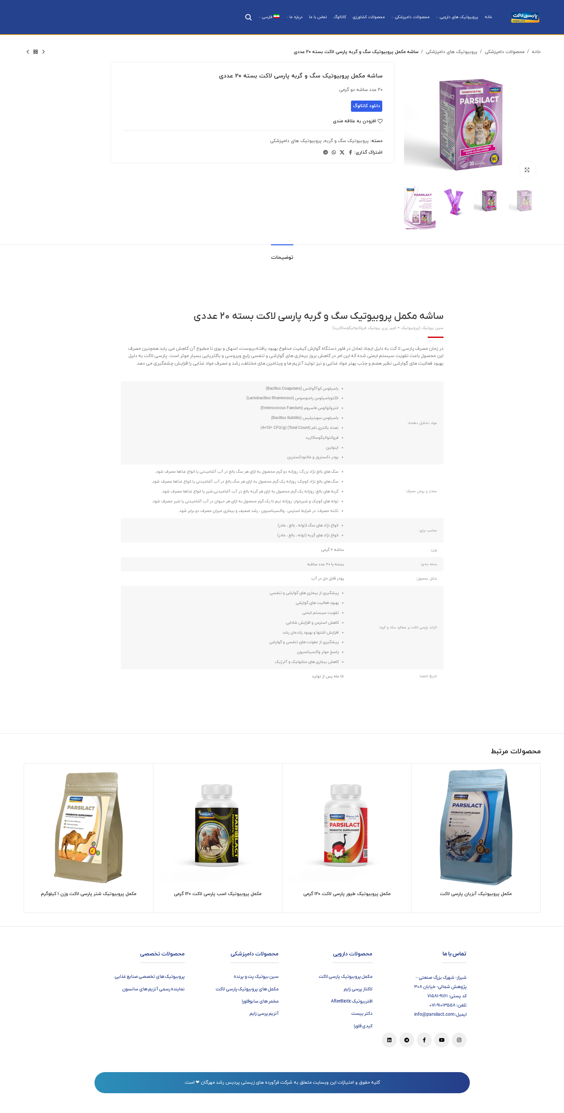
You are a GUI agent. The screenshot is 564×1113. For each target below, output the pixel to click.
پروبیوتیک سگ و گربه (346, 141)
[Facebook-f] (424, 1040)
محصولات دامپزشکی (504, 52)
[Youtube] (441, 1040)
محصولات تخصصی (162, 954)
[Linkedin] (389, 1040)
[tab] (282, 254)
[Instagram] (459, 1040)
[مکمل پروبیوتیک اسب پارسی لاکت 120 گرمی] (217, 827)
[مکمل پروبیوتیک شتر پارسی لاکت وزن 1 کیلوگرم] (88, 827)
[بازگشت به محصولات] (36, 52)
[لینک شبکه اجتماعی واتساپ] (334, 153)
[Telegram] (406, 1040)
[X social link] (342, 153)
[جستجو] (248, 17)
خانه (536, 52)
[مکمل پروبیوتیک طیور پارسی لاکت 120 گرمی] (346, 827)
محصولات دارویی (353, 954)
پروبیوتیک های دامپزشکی (451, 52)
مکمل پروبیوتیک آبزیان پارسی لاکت (476, 894)
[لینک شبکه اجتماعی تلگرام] (325, 153)
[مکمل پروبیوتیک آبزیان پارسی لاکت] (475, 827)
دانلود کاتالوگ (366, 106)
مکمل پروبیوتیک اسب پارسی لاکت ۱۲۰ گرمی (217, 894)
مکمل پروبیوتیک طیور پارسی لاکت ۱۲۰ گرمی (346, 894)
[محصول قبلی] (43, 52)
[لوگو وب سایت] (525, 17)
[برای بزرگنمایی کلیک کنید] (527, 170)
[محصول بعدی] (28, 52)
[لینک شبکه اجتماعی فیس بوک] (350, 153)
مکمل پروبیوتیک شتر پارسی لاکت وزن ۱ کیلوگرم (88, 894)
